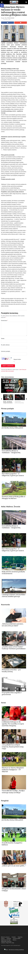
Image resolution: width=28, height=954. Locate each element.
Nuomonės (5, 605)
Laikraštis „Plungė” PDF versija (7, 942)
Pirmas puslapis (7, 409)
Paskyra (3, 938)
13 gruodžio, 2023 (6, 19)
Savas (3, 703)
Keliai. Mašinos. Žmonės (10, 507)
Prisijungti (9, 938)
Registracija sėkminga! (6, 940)
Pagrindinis (20, 937)
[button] (2, 5)
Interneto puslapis (5, 351)
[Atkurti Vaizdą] (11, 357)
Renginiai (4, 801)
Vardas (2, 338)
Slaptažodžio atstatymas (6, 941)
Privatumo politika (16, 938)
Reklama (14, 940)
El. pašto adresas (5, 345)
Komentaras (4, 320)
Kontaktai (14, 937)
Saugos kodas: (17, 359)
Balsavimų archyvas (5, 937)
